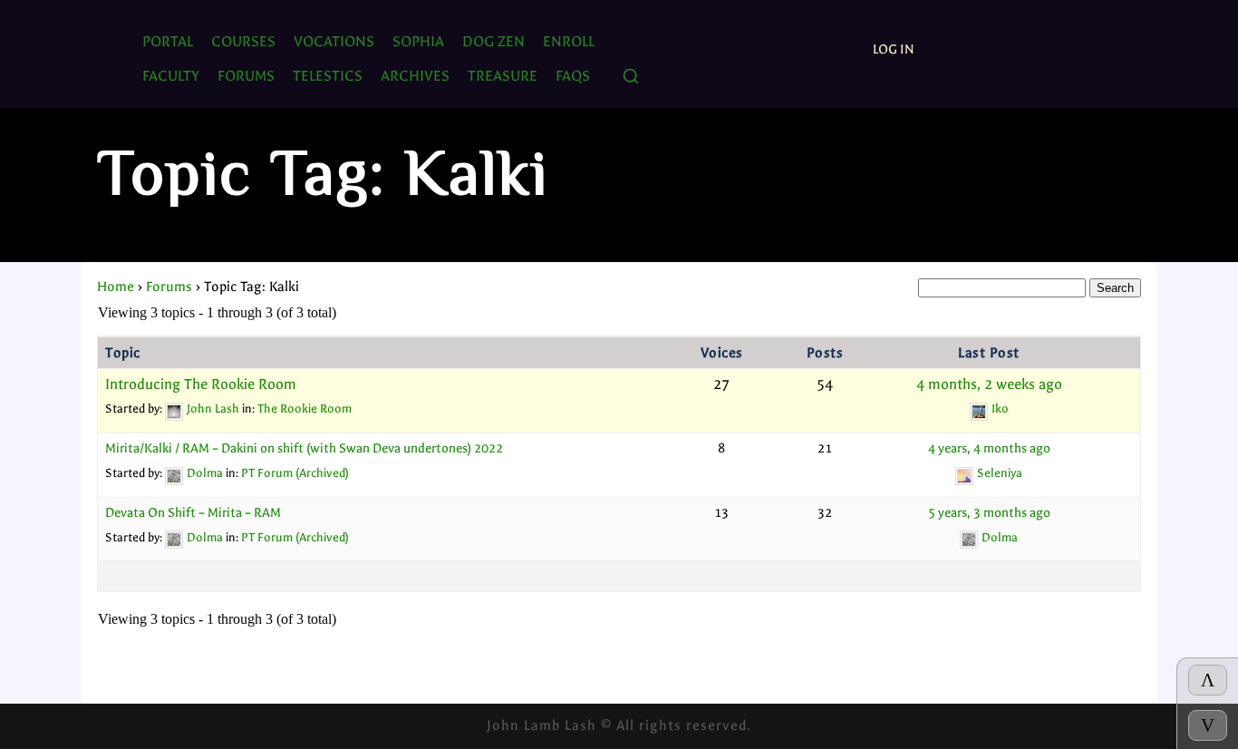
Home (115, 286)
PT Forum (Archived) (295, 473)
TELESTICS (328, 75)
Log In (893, 49)
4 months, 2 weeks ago (989, 384)
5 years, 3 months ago (989, 512)
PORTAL (167, 41)
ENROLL (569, 41)
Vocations (334, 41)
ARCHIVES (415, 75)
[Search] (630, 77)
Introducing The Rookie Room (200, 384)
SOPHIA (418, 41)
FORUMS (246, 75)
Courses (243, 41)
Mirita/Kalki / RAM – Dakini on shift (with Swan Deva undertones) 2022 (304, 448)
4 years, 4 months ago (989, 448)
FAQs (573, 75)
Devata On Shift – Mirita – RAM (193, 512)
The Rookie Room (304, 408)
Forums (169, 286)
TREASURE (502, 75)
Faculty (170, 75)
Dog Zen (493, 41)
